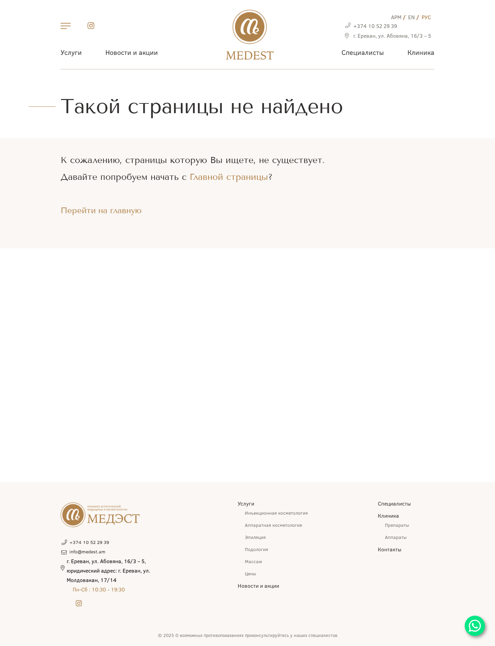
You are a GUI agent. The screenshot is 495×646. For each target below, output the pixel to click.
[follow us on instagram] (91, 26)
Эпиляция (255, 537)
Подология (256, 549)
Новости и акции (131, 52)
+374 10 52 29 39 (375, 25)
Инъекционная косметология (276, 513)
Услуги (71, 52)
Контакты (389, 549)
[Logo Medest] (250, 35)
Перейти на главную (101, 210)
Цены (250, 573)
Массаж (253, 561)
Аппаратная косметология (273, 525)
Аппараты (396, 537)
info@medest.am (87, 551)
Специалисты (362, 52)
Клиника (420, 52)
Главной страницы (229, 177)
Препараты (397, 525)
